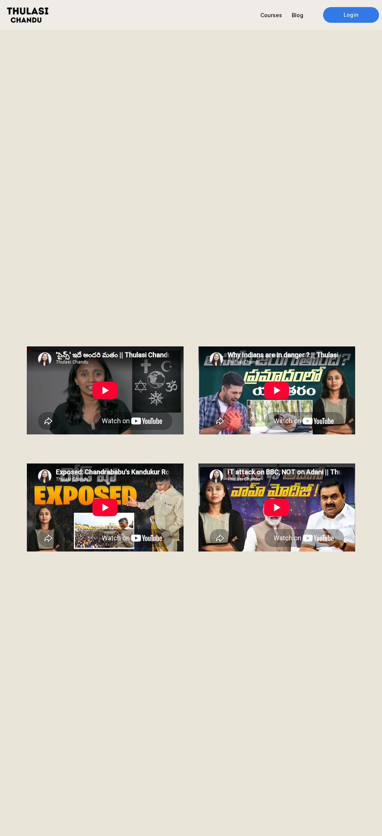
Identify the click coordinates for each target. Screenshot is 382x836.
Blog (297, 15)
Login (351, 15)
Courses (271, 15)
